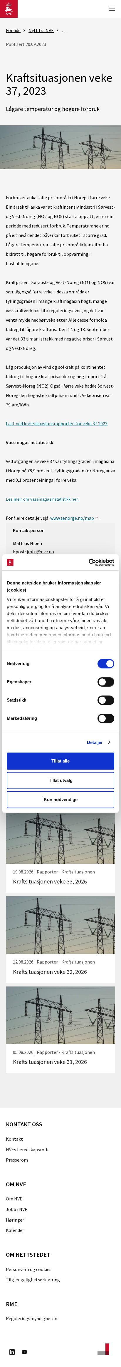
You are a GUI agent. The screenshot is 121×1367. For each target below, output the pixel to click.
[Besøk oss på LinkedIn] (12, 1353)
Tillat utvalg (61, 780)
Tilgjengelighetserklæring (33, 1280)
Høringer (15, 1220)
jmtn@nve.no (40, 551)
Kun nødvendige (61, 799)
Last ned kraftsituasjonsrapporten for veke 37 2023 (56, 423)
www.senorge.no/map (72, 518)
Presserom (17, 1160)
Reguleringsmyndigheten (31, 1318)
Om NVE (14, 1199)
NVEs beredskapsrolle (28, 1149)
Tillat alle (60, 760)
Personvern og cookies (28, 1269)
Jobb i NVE (16, 1209)
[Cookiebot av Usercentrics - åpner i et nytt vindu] (88, 562)
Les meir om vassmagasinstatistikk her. (43, 499)
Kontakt (14, 1139)
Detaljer (95, 742)
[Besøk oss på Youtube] (24, 1353)
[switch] (106, 682)
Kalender (15, 1230)
